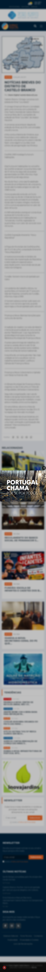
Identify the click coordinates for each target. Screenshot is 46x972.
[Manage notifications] (4, 967)
